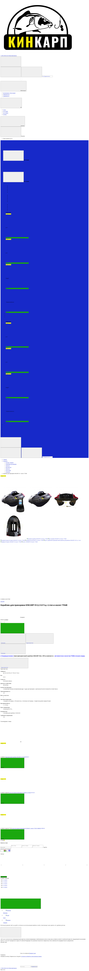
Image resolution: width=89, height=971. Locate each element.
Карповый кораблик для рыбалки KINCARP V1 (17, 253)
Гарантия (5, 430)
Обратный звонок (13, 55)
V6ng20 (9, 211)
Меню (24, 149)
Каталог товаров (9, 462)
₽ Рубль (5, 114)
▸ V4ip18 (10, 200)
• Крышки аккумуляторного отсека (68, 318)
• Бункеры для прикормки (55, 318)
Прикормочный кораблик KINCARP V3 (13, 757)
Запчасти (8, 317)
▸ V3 (9, 189)
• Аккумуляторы (14, 318)
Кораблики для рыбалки (11, 183)
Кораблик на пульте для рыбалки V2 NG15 (18, 278)
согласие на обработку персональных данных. (31, 956)
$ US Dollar (5, 111)
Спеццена (5, 424)
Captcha (45, 847)
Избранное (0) (6, 94)
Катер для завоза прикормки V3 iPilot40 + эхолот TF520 (24, 828)
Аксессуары (8, 423)
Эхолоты (8, 313)
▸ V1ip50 (10, 195)
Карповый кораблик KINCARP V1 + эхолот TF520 (18, 227)
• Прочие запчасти (25, 320)
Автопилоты (8, 315)
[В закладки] (30, 486)
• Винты (24, 318)
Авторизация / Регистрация (9, 93)
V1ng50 (9, 204)
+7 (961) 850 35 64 (4, 55)
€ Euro (4, 109)
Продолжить (3, 876)
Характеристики (29, 642)
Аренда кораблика (7, 426)
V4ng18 (9, 209)
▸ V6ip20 (10, 201)
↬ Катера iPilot (9, 193)
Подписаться (34, 966)
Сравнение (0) (6, 96)
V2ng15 (9, 206)
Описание (3, 642)
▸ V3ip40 (10, 198)
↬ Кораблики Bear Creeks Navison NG (14, 203)
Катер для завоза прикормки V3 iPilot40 (18, 792)
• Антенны (8, 318)
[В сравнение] (10, 486)
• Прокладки (46, 318)
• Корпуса (20, 318)
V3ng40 (9, 207)
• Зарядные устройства (39, 318)
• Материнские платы (16, 320)
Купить (7, 237)
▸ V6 (9, 192)
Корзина (22, 125)
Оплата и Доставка (7, 432)
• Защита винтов (29, 318)
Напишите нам (32, 953)
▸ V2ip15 (10, 197)
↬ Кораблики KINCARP (11, 184)
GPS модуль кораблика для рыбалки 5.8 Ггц (23, 302)
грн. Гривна (5, 113)
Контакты (5, 434)
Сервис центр (6, 429)
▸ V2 (9, 187)
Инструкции (5, 427)
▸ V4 (9, 190)
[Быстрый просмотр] (34, 767)
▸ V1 (9, 186)
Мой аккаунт (23, 90)
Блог (4, 435)
